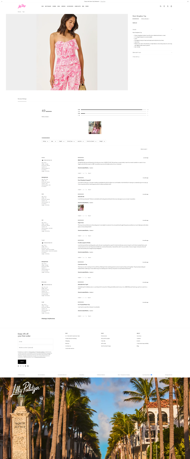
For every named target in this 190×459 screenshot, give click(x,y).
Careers (139, 338)
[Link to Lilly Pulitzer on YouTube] (25, 366)
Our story (139, 336)
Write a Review (145, 18)
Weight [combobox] (101, 141)
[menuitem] (161, 6)
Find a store (104, 336)
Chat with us (136, 57)
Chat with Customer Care (73, 336)
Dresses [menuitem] (63, 6)
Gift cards (103, 343)
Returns (67, 343)
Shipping (67, 341)
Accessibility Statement (62, 374)
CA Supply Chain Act (168, 374)
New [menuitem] (43, 6)
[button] (188, 1)
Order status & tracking (70, 338)
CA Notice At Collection (101, 374)
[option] (66, 52)
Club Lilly (103, 341)
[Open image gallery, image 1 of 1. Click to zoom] (66, 52)
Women (19, 11)
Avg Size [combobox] (80, 141)
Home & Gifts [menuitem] (78, 6)
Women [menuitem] (54, 6)
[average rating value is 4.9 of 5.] (136, 18)
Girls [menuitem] (58, 6)
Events (138, 341)
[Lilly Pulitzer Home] (22, 6)
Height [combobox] (60, 141)
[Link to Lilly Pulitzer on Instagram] (18, 366)
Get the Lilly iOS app (106, 346)
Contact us (68, 346)
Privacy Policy (32, 351)
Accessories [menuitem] (70, 6)
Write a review (45, 116)
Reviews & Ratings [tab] (22, 99)
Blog (138, 346)
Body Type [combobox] (70, 141)
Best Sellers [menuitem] (48, 6)
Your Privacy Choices (146, 374)
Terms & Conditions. (41, 351)
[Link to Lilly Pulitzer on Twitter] (23, 366)
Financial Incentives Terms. (40, 357)
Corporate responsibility (143, 343)
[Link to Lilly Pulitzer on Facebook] (21, 366)
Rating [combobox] (44, 141)
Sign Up (22, 361)
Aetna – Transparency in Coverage (124, 374)
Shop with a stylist (105, 338)
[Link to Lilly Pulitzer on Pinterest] (28, 366)
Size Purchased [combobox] (90, 141)
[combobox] (144, 149)
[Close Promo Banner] (2, 1)
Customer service (69, 348)
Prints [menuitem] (87, 6)
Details (134, 29)
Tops (23, 11)
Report (89, 173)
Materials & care (137, 52)
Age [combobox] (52, 141)
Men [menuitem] (83, 6)
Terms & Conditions (41, 374)
